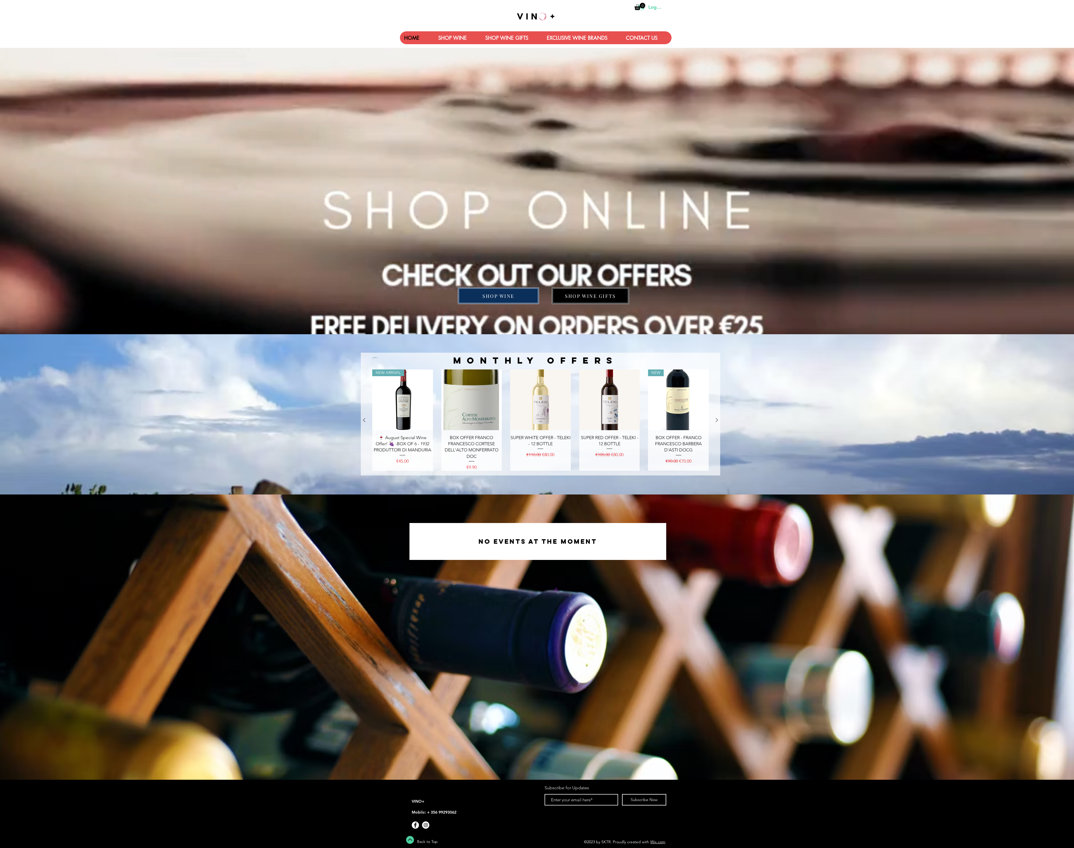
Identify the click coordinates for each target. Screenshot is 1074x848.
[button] (535, 440)
